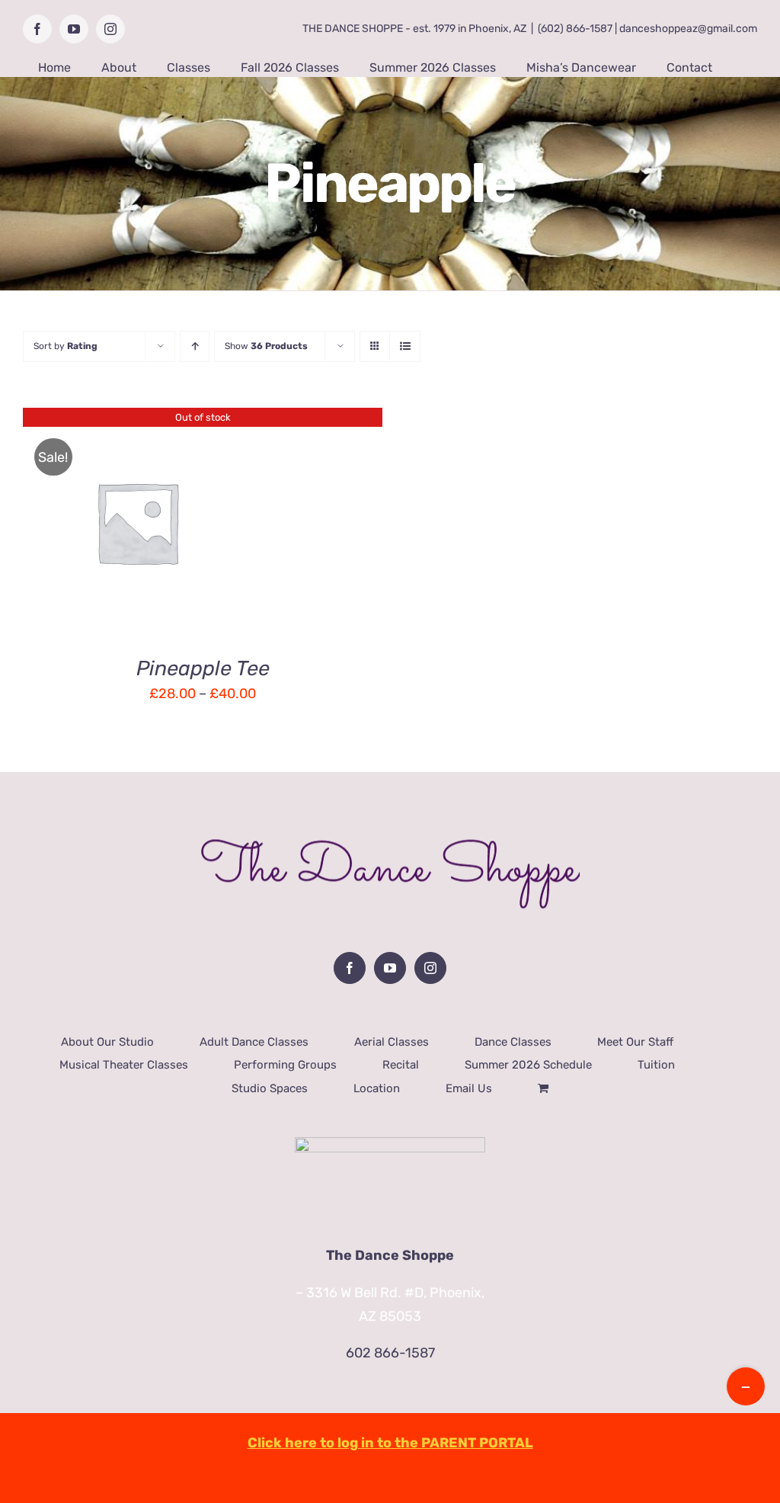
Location (376, 1088)
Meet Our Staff (635, 1042)
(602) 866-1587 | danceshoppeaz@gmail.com (647, 28)
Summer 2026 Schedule (528, 1065)
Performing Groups (285, 1065)
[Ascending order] (194, 346)
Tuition (656, 1065)
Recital (400, 1065)
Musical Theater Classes (123, 1065)
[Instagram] (430, 968)
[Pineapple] (137, 522)
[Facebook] (350, 968)
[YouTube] (390, 968)
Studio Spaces (270, 1088)
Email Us (469, 1088)
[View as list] (405, 346)
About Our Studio (107, 1042)
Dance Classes (513, 1042)
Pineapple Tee (203, 668)
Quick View (137, 533)
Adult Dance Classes (254, 1042)
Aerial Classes (391, 1042)
